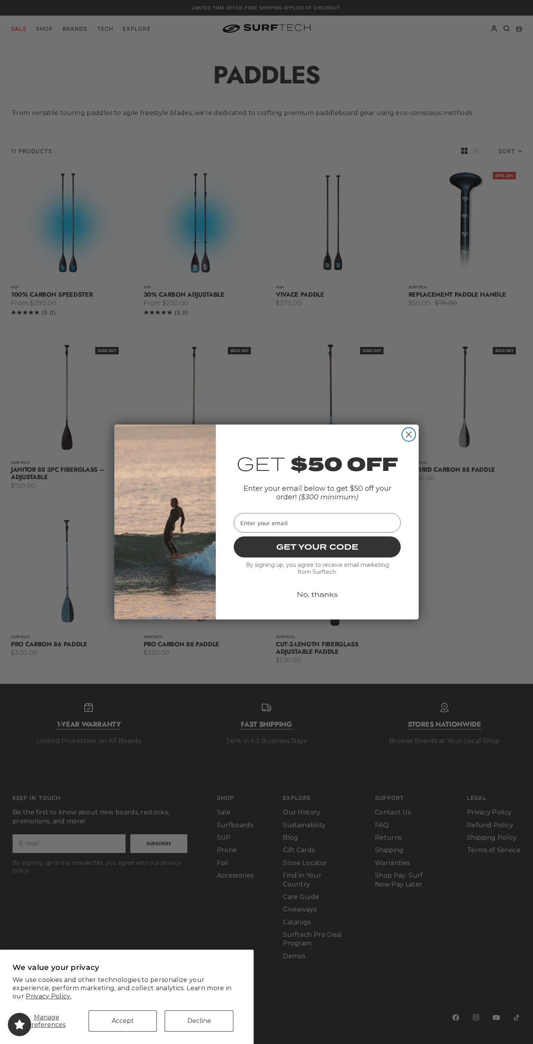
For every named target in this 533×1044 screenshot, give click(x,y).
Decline (199, 1021)
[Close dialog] (409, 434)
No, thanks (317, 594)
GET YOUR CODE (317, 547)
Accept (123, 1021)
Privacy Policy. (48, 996)
